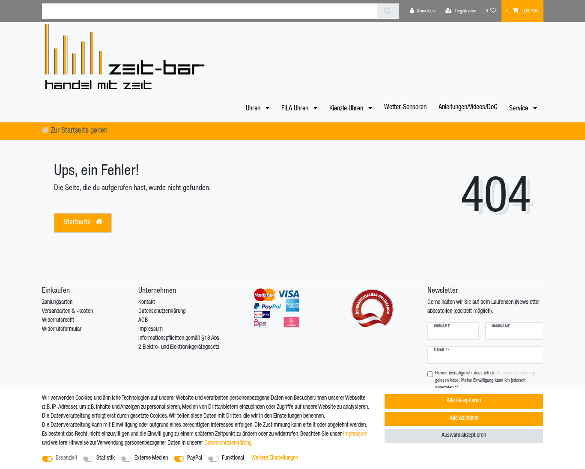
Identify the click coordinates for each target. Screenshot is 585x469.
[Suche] (388, 11)
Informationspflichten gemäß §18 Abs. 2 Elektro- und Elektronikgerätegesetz (179, 342)
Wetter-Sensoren (405, 107)
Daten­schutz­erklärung (227, 443)
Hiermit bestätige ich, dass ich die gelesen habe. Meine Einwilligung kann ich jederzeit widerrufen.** (485, 380)
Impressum (150, 329)
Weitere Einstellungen (274, 458)
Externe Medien (151, 458)
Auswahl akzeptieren (464, 436)
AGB (143, 321)
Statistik (105, 458)
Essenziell (66, 458)
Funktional (233, 458)
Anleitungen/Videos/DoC (468, 107)
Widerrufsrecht (58, 321)
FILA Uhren (295, 109)
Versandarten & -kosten (67, 312)
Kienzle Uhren (347, 109)
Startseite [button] (78, 222)
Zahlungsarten (57, 303)
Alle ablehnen (464, 419)
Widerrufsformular (61, 329)
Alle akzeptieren (464, 401)
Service (519, 109)
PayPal (194, 458)
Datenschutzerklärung (161, 312)
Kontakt (146, 303)
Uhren (254, 109)
